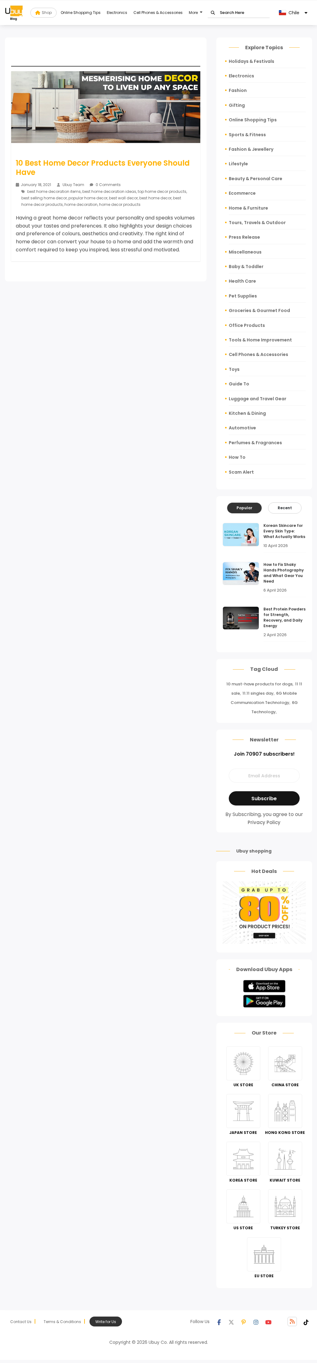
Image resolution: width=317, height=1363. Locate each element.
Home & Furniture (248, 208)
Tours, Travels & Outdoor (257, 222)
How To (237, 457)
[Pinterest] (244, 1321)
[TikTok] (306, 1321)
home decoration (81, 204)
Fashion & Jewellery (251, 149)
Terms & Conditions (62, 1321)
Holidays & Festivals (251, 61)
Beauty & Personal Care (255, 179)
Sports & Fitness (247, 135)
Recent (285, 507)
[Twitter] (231, 1321)
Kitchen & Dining (247, 413)
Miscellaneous (245, 252)
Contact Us (21, 1321)
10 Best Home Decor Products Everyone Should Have (103, 167)
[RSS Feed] (292, 1321)
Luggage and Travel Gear (257, 399)
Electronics (117, 12)
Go (212, 12)
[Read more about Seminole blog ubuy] (14, 12)
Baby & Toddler (246, 266)
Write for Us (105, 1321)
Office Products (247, 325)
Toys (234, 369)
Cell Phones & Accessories (158, 12)
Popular (244, 507)
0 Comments (108, 184)
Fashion (238, 90)
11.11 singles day (258, 693)
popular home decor (87, 198)
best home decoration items (54, 191)
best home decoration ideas (109, 191)
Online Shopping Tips (81, 12)
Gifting (237, 105)
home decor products (120, 204)
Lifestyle (238, 164)
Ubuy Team (73, 184)
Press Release (244, 237)
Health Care (242, 281)
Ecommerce (242, 193)
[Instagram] (256, 1321)
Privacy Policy (264, 822)
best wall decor (123, 198)
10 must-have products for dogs (259, 684)
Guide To (239, 384)
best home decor (155, 198)
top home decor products (162, 191)
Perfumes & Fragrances (255, 443)
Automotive (242, 428)
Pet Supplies (243, 296)
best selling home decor (44, 198)
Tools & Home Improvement (260, 340)
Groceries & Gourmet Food (259, 310)
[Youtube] (268, 1321)
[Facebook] (219, 1321)
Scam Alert (241, 472)
